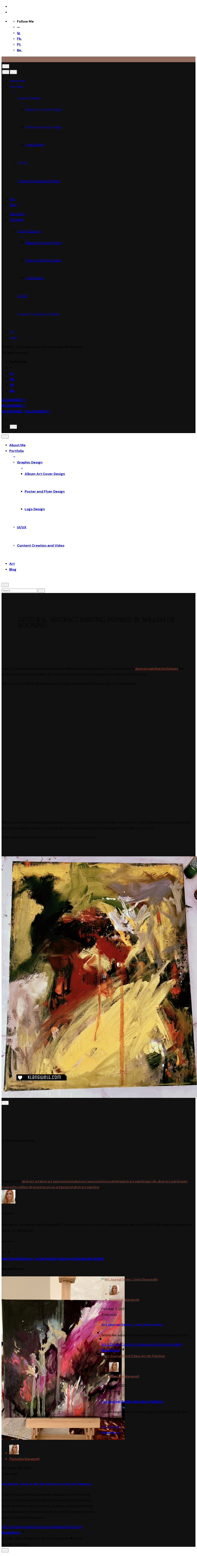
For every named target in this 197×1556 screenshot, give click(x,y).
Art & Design (11, 1526)
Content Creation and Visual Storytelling (52, 1526)
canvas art (52, 1187)
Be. (19, 50)
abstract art (30, 1181)
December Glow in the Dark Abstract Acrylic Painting (46, 1484)
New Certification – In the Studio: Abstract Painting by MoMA (53, 1258)
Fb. (19, 38)
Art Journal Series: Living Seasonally (132, 1324)
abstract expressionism (56, 1181)
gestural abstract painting (79, 1187)
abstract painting (134, 1181)
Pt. (19, 44)
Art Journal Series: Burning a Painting (132, 1401)
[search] (41, 590)
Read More (11, 1532)
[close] (5, 72)
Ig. (19, 33)
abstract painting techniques (156, 668)
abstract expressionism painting (98, 1181)
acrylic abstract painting (165, 1181)
